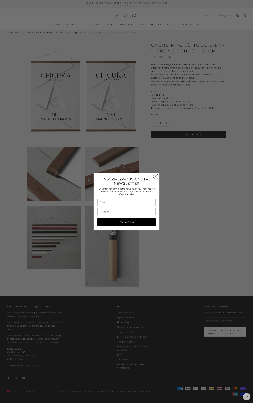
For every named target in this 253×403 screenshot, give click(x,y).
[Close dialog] (155, 176)
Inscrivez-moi (126, 222)
